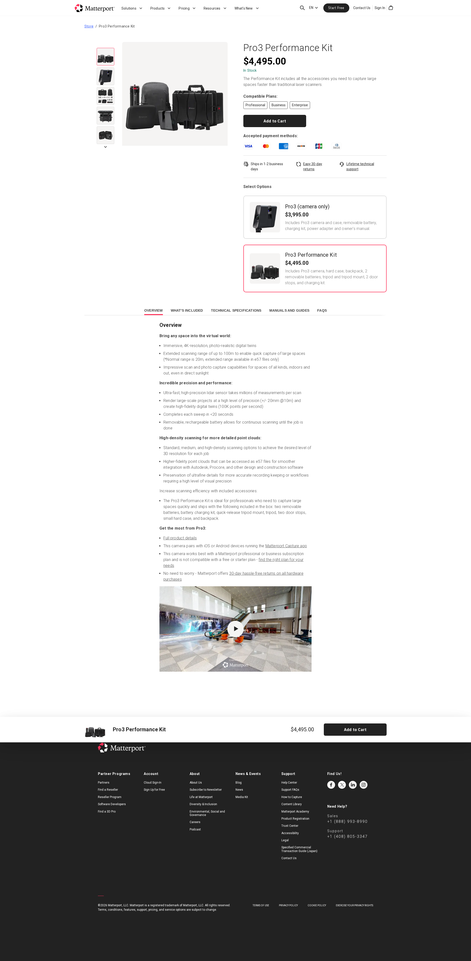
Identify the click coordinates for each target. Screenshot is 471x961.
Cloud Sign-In (152, 782)
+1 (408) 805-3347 (347, 836)
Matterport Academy (295, 811)
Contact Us (362, 8)
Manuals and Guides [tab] (289, 310)
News (239, 789)
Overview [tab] (153, 310)
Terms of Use (261, 905)
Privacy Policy (288, 905)
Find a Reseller (108, 789)
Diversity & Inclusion (203, 804)
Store (88, 26)
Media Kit (242, 797)
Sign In (380, 8)
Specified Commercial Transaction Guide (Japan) (299, 849)
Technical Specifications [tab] (236, 310)
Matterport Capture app (286, 546)
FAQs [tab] (322, 310)
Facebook (331, 785)
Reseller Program (109, 797)
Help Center (289, 782)
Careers (195, 822)
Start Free (336, 8)
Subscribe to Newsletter (206, 789)
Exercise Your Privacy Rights (354, 905)
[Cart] (390, 8)
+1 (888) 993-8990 (347, 821)
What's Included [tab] (187, 310)
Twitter (342, 785)
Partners (103, 782)
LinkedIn (353, 785)
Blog (239, 782)
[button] (175, 95)
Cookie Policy (317, 905)
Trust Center (289, 826)
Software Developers (112, 804)
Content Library (291, 804)
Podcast (195, 829)
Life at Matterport (201, 797)
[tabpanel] (235, 506)
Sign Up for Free (154, 789)
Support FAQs (290, 789)
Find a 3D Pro (107, 811)
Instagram (363, 785)
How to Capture (291, 797)
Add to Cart (274, 121)
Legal (285, 840)
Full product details (180, 538)
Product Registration (295, 818)
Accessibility (290, 833)
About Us (196, 782)
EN (311, 8)
